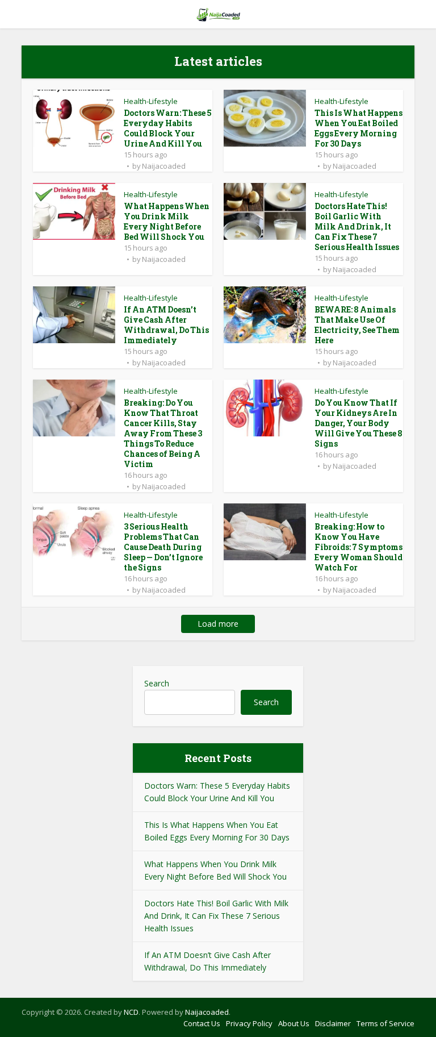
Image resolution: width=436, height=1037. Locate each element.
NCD (131, 1012)
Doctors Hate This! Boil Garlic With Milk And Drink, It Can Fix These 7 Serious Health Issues (357, 226)
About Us (293, 1023)
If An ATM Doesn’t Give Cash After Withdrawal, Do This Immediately (166, 324)
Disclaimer (333, 1023)
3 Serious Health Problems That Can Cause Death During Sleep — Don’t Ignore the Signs (163, 547)
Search (156, 683)
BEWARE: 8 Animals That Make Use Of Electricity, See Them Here (357, 324)
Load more (218, 623)
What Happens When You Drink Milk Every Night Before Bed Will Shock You (166, 221)
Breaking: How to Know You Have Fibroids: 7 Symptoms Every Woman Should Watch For (359, 547)
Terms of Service (385, 1023)
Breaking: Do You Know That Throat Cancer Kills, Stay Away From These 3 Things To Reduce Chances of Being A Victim (163, 433)
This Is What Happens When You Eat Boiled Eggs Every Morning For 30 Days (359, 128)
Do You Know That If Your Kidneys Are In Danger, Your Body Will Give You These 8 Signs (359, 423)
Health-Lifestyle (151, 101)
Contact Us (201, 1023)
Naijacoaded (164, 166)
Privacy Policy (249, 1023)
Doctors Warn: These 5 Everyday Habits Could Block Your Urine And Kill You (168, 128)
